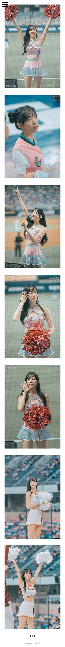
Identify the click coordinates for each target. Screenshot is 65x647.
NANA (38, 643)
